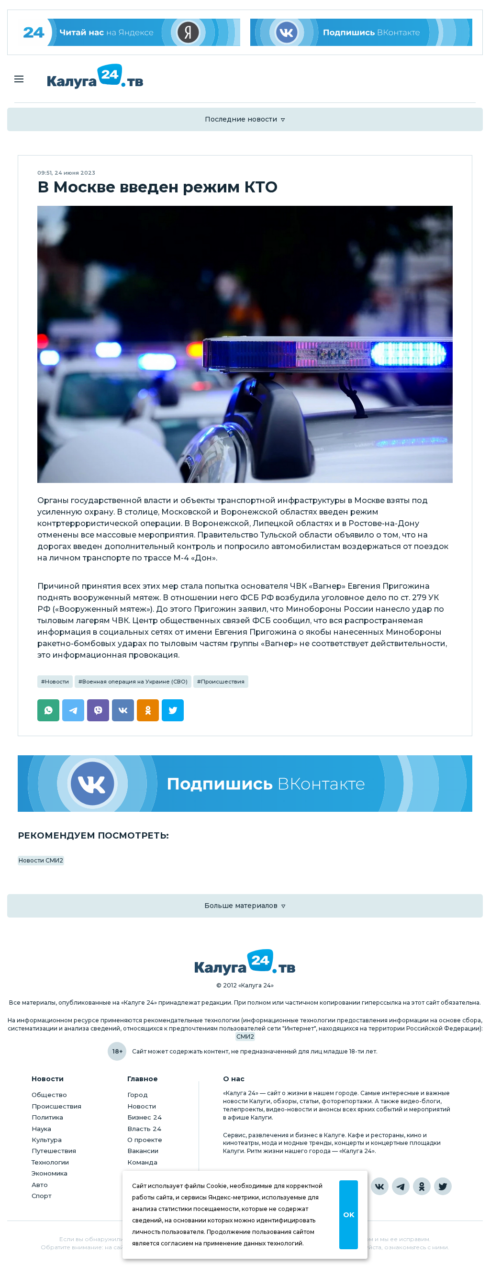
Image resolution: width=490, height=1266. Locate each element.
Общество (49, 1094)
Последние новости (241, 119)
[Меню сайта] (18, 79)
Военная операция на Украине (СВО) (135, 681)
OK (348, 1214)
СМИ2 (245, 1036)
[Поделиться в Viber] (98, 710)
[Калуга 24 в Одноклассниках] (422, 1186)
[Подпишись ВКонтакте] (361, 32)
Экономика (49, 1173)
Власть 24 (144, 1128)
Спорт (42, 1195)
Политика (47, 1117)
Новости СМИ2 (41, 860)
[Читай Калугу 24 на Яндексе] (129, 32)
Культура (47, 1139)
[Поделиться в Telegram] (73, 710)
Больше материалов (241, 905)
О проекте (144, 1139)
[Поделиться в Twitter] (173, 710)
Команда (142, 1162)
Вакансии (142, 1150)
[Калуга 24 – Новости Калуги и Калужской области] (95, 76)
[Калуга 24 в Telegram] (401, 1186)
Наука (41, 1128)
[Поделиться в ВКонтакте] (123, 710)
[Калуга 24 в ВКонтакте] (380, 1186)
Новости (57, 681)
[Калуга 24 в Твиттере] (443, 1186)
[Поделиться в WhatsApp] (48, 710)
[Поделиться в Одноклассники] (148, 710)
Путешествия (54, 1150)
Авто (40, 1184)
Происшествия (223, 681)
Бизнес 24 (144, 1117)
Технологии (50, 1162)
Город (137, 1094)
